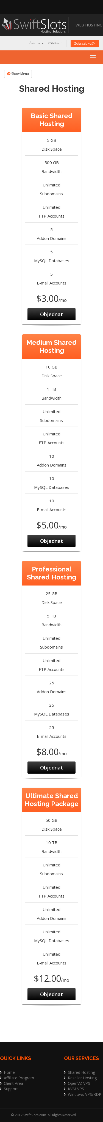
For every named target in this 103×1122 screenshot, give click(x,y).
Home (9, 1072)
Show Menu (19, 73)
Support (11, 1088)
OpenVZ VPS (79, 1083)
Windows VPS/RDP (84, 1094)
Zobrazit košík (84, 43)
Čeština (35, 43)
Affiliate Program (19, 1077)
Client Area (13, 1083)
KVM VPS (76, 1088)
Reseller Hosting (82, 1077)
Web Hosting (89, 25)
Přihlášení (55, 43)
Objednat (51, 314)
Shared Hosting (81, 1072)
